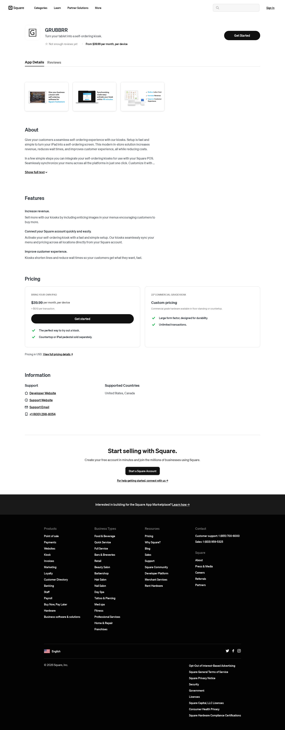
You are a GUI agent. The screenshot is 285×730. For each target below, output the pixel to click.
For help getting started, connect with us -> (142, 480)
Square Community (156, 567)
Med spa (99, 604)
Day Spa (99, 592)
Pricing (149, 536)
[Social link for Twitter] (226, 651)
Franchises (100, 629)
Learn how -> (181, 504)
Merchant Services (156, 579)
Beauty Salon (102, 567)
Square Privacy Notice (202, 678)
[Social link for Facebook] (232, 651)
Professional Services (107, 616)
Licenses (194, 696)
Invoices (49, 561)
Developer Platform (156, 573)
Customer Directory (56, 579)
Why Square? (153, 542)
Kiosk (47, 554)
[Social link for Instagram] (238, 651)
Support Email (39, 407)
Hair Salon (100, 579)
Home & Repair (103, 623)
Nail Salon (100, 585)
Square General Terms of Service (208, 672)
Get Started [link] (242, 35)
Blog (147, 548)
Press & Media (204, 566)
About (199, 560)
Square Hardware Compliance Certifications (215, 715)
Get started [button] (82, 319)
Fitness (98, 610)
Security (194, 684)
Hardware (50, 610)
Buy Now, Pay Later (55, 604)
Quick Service (102, 542)
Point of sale (51, 536)
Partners (200, 585)
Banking (49, 585)
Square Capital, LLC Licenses (206, 703)
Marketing (50, 567)
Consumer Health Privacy (204, 709)
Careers (200, 572)
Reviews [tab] (54, 62)
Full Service (101, 548)
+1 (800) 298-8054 (42, 414)
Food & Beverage (104, 536)
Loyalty (48, 573)
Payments (50, 542)
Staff (46, 592)
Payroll (48, 598)
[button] (41, 8)
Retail (97, 561)
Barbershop (101, 573)
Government (196, 690)
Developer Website (42, 393)
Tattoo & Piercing (104, 598)
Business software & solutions (62, 616)
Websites (49, 548)
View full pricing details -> (58, 354)
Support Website (41, 400)
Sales (148, 554)
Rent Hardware (154, 585)
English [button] (56, 651)
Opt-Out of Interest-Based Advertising (212, 665)
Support (150, 561)
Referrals (200, 578)
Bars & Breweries (104, 554)
